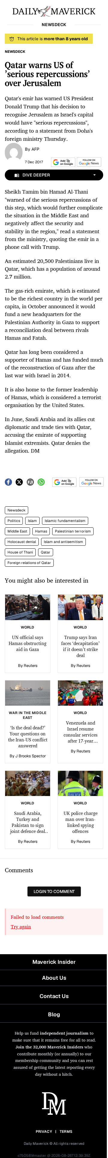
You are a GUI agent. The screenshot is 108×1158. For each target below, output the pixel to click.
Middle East (17, 531)
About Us (54, 977)
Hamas (41, 531)
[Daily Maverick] (54, 10)
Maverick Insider (54, 961)
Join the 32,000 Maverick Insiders (49, 1046)
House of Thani (20, 552)
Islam (32, 520)
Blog (54, 1014)
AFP (35, 149)
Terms (66, 1131)
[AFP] (13, 152)
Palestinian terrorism (73, 531)
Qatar (45, 552)
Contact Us (54, 996)
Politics (14, 520)
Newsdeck (17, 510)
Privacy (44, 1131)
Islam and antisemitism (63, 541)
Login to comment (54, 891)
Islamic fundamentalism (65, 520)
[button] (62, 162)
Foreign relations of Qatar (29, 562)
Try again (21, 926)
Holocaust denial (22, 541)
